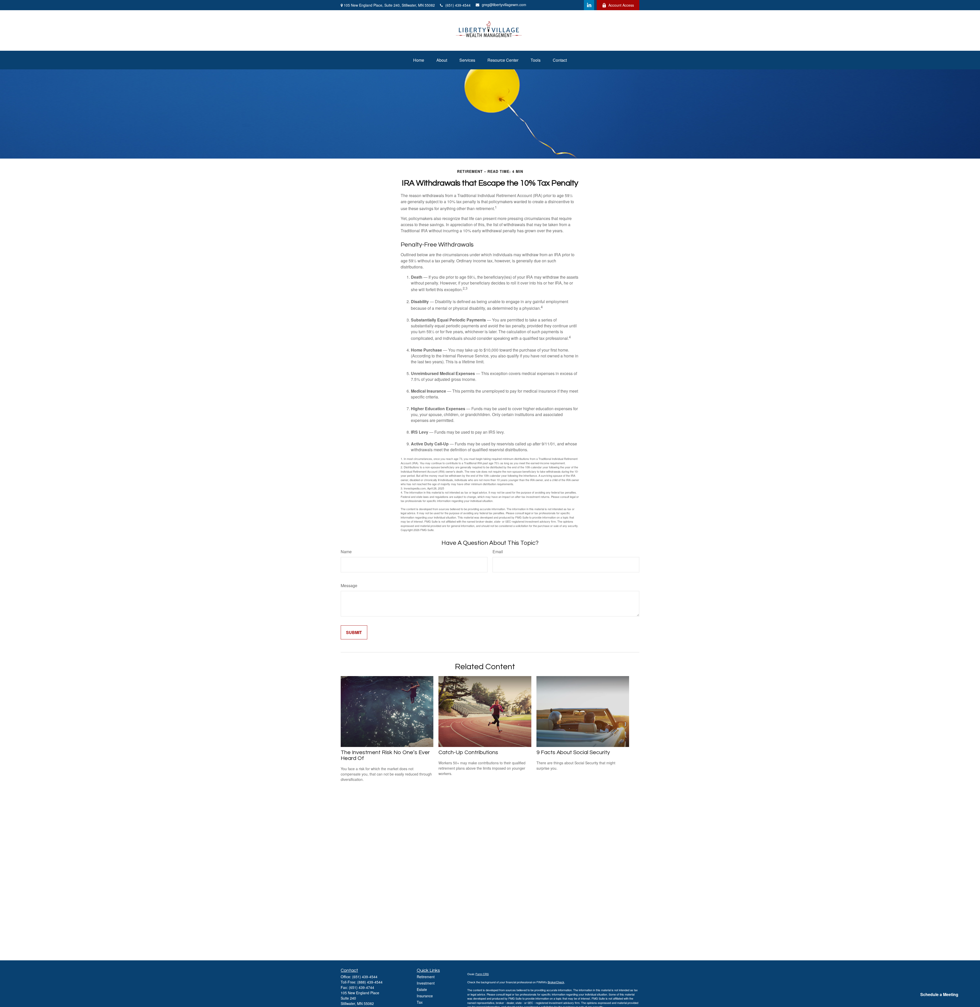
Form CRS (482, 974)
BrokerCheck (556, 982)
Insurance (425, 995)
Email (498, 551)
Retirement (426, 976)
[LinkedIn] (589, 5)
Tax (420, 1002)
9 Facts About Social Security (573, 752)
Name (346, 551)
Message (349, 585)
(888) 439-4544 (370, 982)
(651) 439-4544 (458, 5)
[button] (418, 60)
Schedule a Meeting (939, 994)
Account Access (621, 5)
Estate (422, 989)
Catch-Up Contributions (468, 752)
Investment (426, 983)
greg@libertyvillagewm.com (504, 4)
